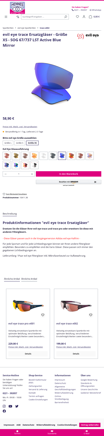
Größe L (8, 143)
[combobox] (42, 16)
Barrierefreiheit (62, 402)
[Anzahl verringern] (5, 174)
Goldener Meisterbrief (91, 393)
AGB (18, 425)
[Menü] (6, 16)
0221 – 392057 (10, 393)
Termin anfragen (36, 396)
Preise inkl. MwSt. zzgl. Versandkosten (20, 126)
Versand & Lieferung (38, 389)
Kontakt (32, 393)
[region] (52, 84)
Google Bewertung (89, 380)
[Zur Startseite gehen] (17, 8)
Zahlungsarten (35, 386)
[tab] (10, 213)
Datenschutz (60, 383)
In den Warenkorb (68, 173)
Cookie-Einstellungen (38, 399)
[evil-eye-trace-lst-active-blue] (52, 84)
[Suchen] (65, 16)
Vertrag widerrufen (90, 425)
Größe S (19, 143)
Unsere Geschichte (89, 389)
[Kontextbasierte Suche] (18, 16)
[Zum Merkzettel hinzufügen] (43, 315)
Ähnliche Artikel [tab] (12, 278)
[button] (68, 183)
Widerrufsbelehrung (64, 393)
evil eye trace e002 (67, 323)
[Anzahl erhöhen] (32, 174)
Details (28, 353)
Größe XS (32, 143)
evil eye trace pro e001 (21, 323)
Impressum (60, 380)
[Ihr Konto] (84, 16)
